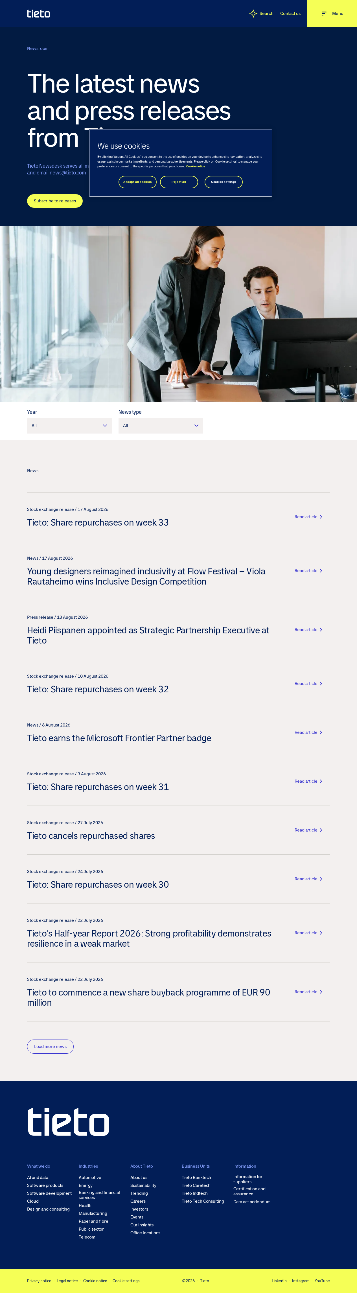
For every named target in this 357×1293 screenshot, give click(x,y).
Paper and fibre (93, 1221)
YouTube (322, 1280)
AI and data (37, 1177)
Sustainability (143, 1185)
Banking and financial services (99, 1195)
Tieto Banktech (196, 1177)
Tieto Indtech (194, 1193)
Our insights (142, 1225)
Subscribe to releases (55, 201)
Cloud (33, 1201)
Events (137, 1217)
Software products (45, 1185)
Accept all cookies (137, 182)
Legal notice (67, 1280)
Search (266, 13)
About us (138, 1177)
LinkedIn (279, 1280)
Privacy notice (39, 1280)
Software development (49, 1193)
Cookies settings (223, 182)
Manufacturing (93, 1213)
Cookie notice (95, 1280)
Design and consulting (48, 1209)
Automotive (90, 1177)
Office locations (145, 1232)
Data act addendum (252, 1201)
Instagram (300, 1280)
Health (85, 1205)
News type (130, 412)
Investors (139, 1209)
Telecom (87, 1237)
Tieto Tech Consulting (203, 1201)
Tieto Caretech (196, 1185)
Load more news (50, 1046)
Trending (139, 1193)
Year (32, 412)
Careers (138, 1201)
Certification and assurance (249, 1191)
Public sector (91, 1229)
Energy (86, 1185)
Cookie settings (126, 1280)
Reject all (179, 182)
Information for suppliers (247, 1179)
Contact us (290, 13)
